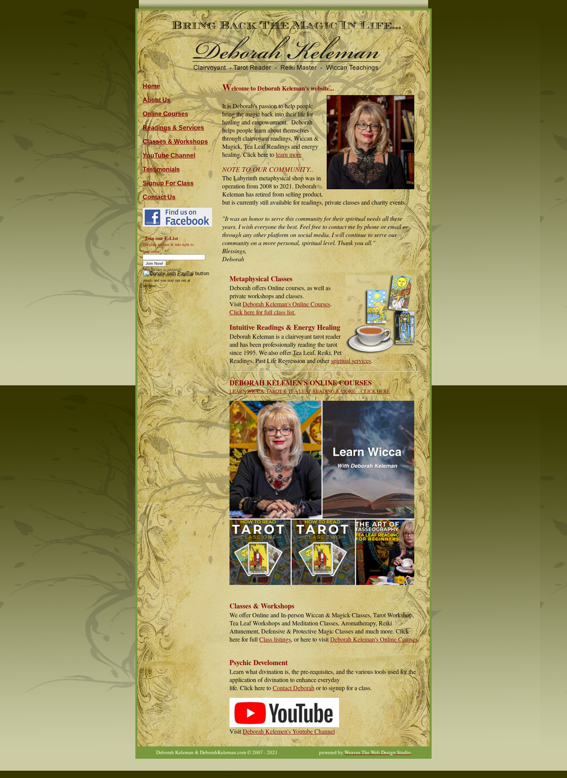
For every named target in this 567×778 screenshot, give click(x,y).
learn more (289, 154)
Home (151, 86)
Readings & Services (173, 127)
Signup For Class (168, 183)
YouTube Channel (169, 155)
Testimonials (161, 169)
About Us (156, 100)
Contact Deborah (293, 688)
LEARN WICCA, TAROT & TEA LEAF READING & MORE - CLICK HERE (310, 391)
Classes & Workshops (175, 141)
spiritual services (351, 360)
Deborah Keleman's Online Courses (286, 304)
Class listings (275, 639)
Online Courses (165, 114)
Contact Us (159, 197)
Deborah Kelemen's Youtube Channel (289, 731)
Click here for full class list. (262, 312)
